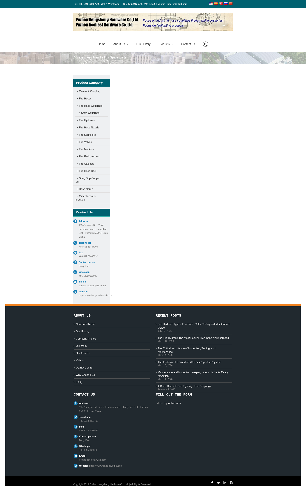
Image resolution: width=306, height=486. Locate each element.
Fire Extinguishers (89, 156)
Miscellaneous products (85, 198)
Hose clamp (86, 188)
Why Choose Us (85, 374)
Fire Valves (85, 141)
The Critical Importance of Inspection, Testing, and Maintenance (186, 350)
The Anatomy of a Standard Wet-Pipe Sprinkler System (189, 362)
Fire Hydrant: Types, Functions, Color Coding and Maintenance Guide (194, 326)
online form (174, 403)
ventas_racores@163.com (172, 3)
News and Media (85, 324)
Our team (81, 345)
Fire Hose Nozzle (89, 127)
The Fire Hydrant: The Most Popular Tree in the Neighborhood (193, 337)
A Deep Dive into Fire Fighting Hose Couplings (184, 386)
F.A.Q (79, 382)
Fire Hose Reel (87, 170)
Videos (80, 360)
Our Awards (83, 353)
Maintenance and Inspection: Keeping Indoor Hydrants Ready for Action (193, 374)
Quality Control (84, 367)
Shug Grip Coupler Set (87, 180)
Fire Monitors (86, 149)
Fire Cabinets (86, 163)
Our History (82, 331)
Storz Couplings (90, 112)
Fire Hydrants (87, 120)
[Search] (205, 44)
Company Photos (86, 338)
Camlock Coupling (89, 91)
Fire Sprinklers (87, 134)
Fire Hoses (85, 98)
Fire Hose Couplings (91, 105)
